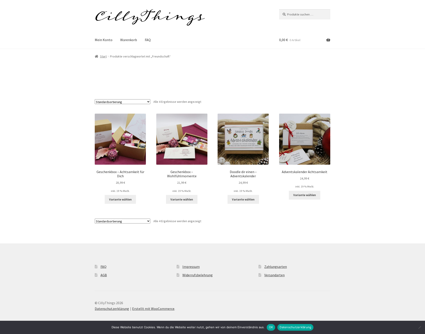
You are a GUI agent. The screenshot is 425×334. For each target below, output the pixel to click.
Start (103, 56)
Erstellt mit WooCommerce (153, 308)
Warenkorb (128, 40)
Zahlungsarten (275, 266)
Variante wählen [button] (120, 199)
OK (271, 327)
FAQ (148, 40)
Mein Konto (103, 40)
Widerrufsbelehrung (197, 275)
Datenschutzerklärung (112, 308)
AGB (103, 275)
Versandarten (274, 275)
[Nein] (419, 327)
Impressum (191, 266)
